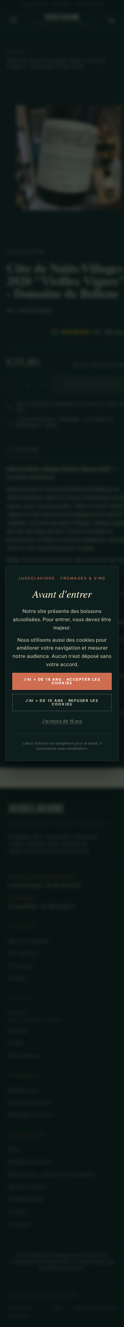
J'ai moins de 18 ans (62, 721)
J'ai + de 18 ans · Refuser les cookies (62, 702)
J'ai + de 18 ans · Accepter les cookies (62, 681)
